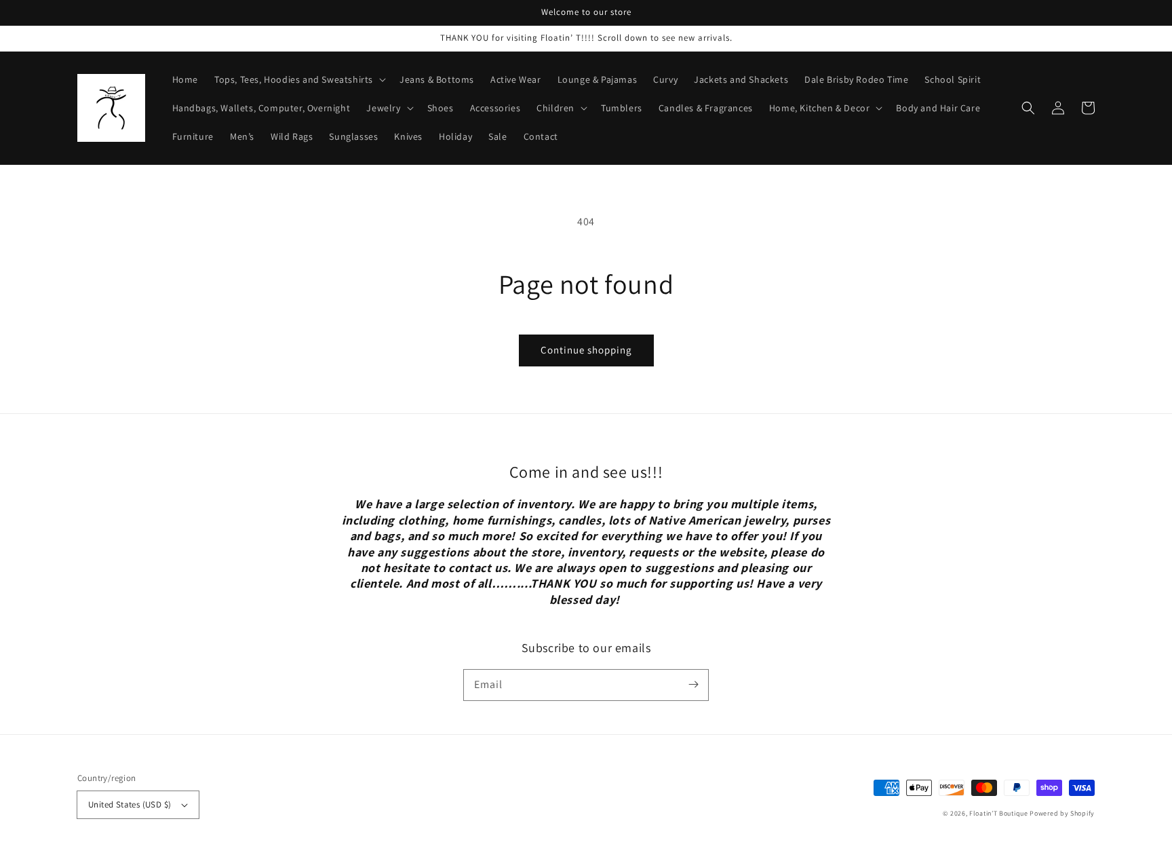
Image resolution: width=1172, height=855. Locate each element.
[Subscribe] (693, 685)
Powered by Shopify (1062, 813)
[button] (1028, 108)
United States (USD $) (129, 804)
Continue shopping (586, 349)
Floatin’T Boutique (999, 813)
